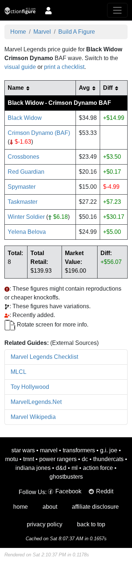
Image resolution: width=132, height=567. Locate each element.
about (50, 507)
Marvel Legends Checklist (44, 357)
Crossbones (23, 157)
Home (18, 32)
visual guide (20, 67)
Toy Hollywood (30, 387)
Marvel (42, 32)
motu (11, 459)
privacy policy (44, 524)
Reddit (104, 491)
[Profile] (48, 10)
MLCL (18, 372)
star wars (23, 450)
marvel (49, 450)
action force (98, 468)
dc (85, 459)
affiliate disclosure (95, 507)
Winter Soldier (26, 217)
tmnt (28, 459)
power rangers (58, 459)
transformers (79, 450)
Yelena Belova (27, 232)
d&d (61, 468)
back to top (91, 524)
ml (75, 468)
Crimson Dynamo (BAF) (39, 133)
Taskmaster (22, 202)
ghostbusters (66, 477)
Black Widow (25, 118)
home (20, 507)
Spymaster (22, 187)
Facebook (68, 491)
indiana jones (33, 468)
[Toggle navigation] (117, 10)
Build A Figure (76, 32)
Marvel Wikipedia (33, 417)
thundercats (108, 459)
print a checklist (64, 67)
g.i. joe (108, 450)
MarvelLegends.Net (36, 402)
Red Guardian (26, 172)
